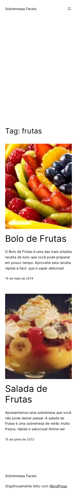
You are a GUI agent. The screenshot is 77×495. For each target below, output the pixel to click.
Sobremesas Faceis (20, 9)
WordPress (58, 486)
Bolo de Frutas (36, 238)
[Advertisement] (38, 71)
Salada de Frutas (26, 394)
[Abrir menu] (69, 8)
